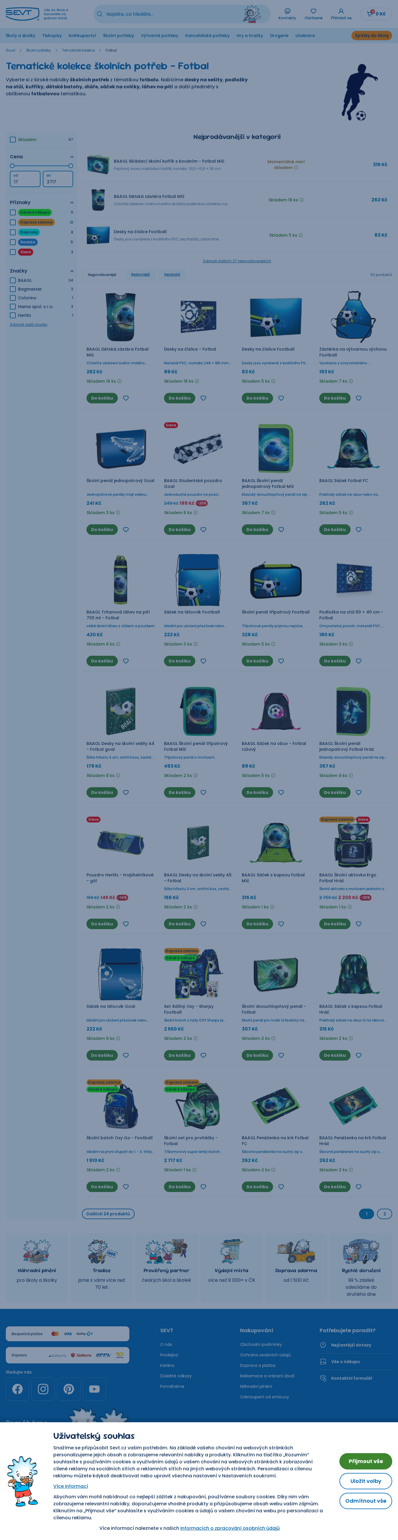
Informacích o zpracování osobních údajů (230, 1528)
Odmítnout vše (365, 1500)
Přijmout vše (366, 1461)
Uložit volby (366, 1481)
